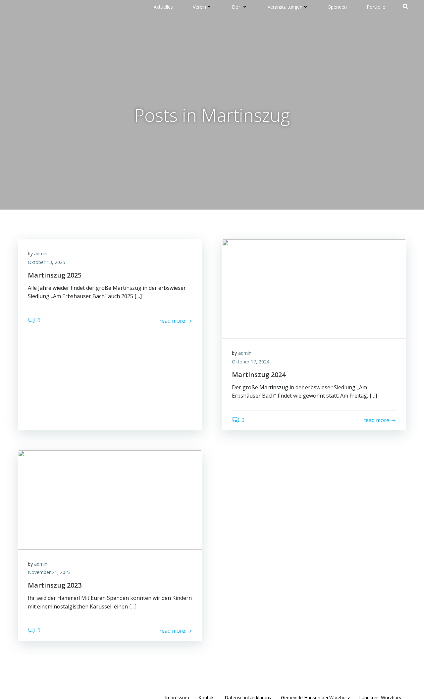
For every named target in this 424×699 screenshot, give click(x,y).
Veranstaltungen (285, 7)
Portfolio (376, 7)
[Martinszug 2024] (314, 288)
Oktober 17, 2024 (250, 361)
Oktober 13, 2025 (46, 262)
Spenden (337, 7)
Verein (199, 7)
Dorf (237, 7)
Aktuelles (163, 7)
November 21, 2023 (49, 572)
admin (40, 253)
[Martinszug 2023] (110, 499)
